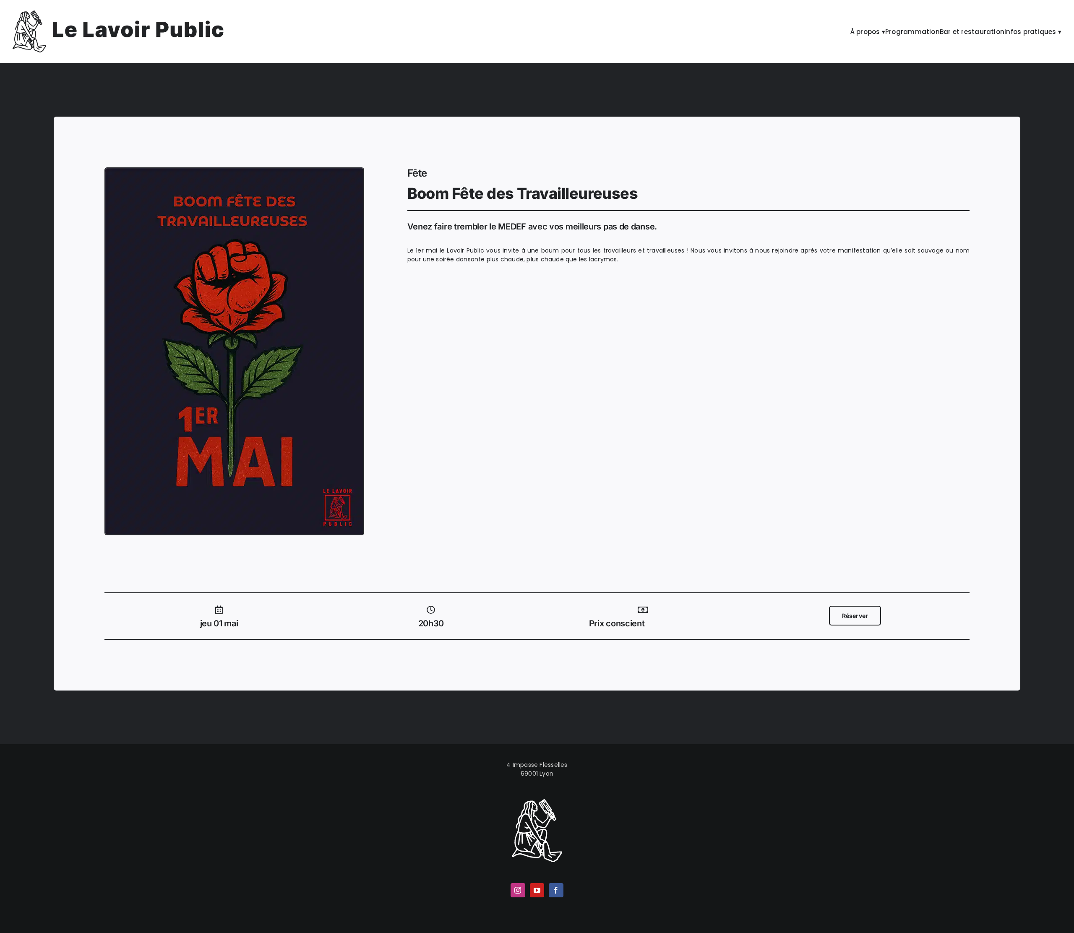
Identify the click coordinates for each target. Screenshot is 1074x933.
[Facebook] (556, 890)
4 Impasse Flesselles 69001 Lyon (536, 769)
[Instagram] (518, 890)
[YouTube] (537, 890)
